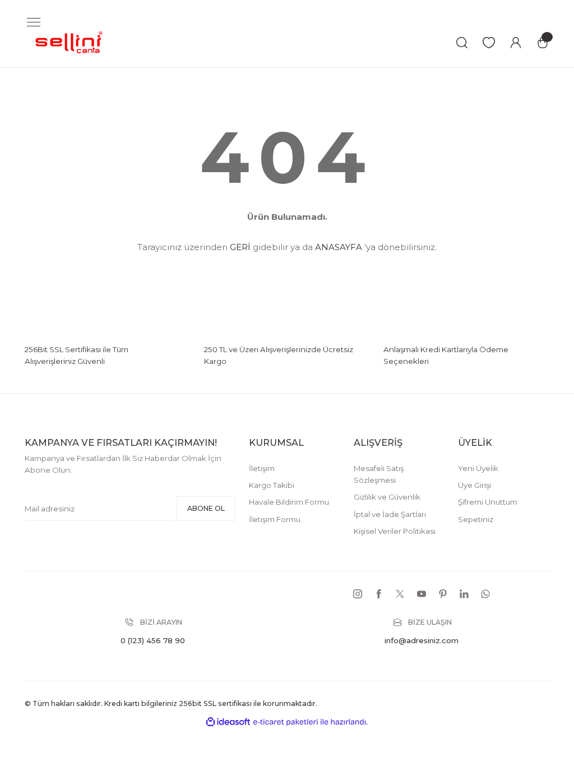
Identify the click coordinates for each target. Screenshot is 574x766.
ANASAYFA (338, 247)
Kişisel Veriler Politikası (395, 531)
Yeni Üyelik (478, 468)
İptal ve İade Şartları (390, 514)
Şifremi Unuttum (487, 501)
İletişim (262, 468)
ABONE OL (206, 508)
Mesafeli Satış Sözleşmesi (379, 474)
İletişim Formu (274, 519)
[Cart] (542, 42)
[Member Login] (515, 42)
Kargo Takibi (271, 485)
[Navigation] (34, 22)
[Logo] (69, 42)
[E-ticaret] (285, 722)
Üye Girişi (474, 485)
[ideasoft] (228, 722)
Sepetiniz (475, 519)
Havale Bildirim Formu (289, 501)
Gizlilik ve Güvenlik (387, 496)
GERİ (240, 247)
